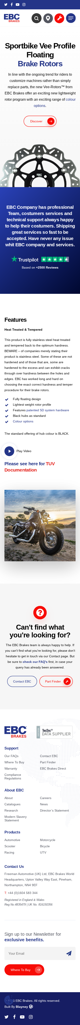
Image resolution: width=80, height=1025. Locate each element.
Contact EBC (49, 756)
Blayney (22, 1006)
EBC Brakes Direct (53, 768)
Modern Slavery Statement (15, 818)
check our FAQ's (35, 662)
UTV (43, 852)
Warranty (10, 768)
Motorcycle (47, 840)
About (8, 798)
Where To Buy (14, 762)
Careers (45, 798)
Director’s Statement (54, 810)
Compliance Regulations (12, 776)
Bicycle (45, 846)
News (44, 804)
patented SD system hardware (47, 410)
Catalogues (12, 804)
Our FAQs (11, 756)
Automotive (12, 840)
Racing (9, 852)
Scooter (9, 846)
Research (11, 810)
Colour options (23, 421)
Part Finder (48, 762)
